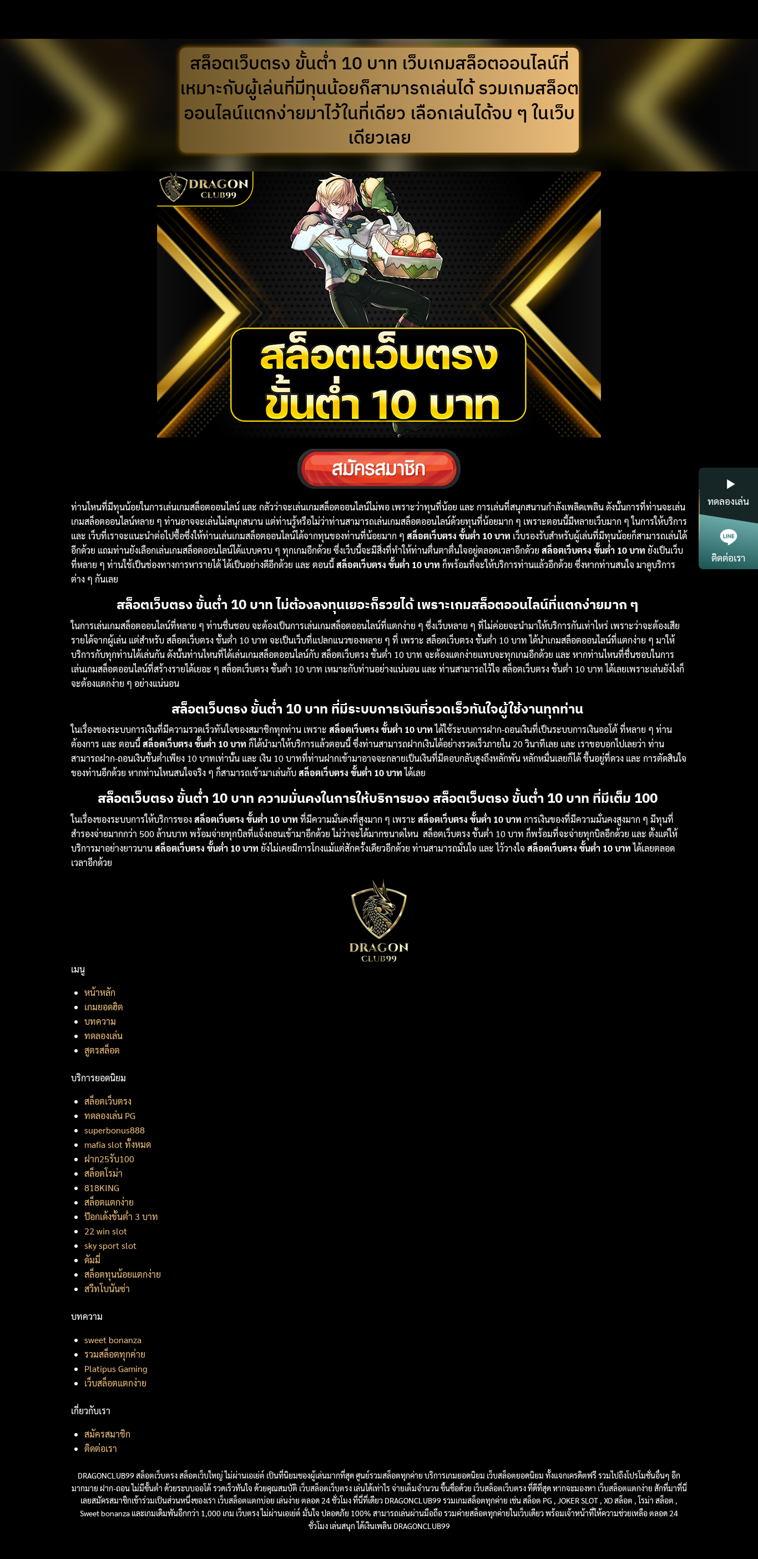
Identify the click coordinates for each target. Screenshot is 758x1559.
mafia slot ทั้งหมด (117, 1144)
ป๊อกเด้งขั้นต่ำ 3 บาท (121, 1216)
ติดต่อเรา (100, 1448)
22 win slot (105, 1231)
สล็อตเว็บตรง (108, 1101)
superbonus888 (114, 1130)
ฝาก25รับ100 (109, 1159)
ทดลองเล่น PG (109, 1115)
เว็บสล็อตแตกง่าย (115, 1383)
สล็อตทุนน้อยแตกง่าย (122, 1274)
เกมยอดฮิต (103, 1007)
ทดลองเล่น (103, 1035)
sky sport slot (110, 1245)
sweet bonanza (113, 1339)
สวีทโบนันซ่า (107, 1288)
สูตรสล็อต (102, 1050)
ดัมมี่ (92, 1260)
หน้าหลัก (99, 992)
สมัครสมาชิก (107, 1434)
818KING (101, 1187)
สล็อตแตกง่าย (109, 1202)
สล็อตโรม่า (103, 1173)
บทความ (100, 1021)
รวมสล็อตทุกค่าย (114, 1354)
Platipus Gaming (116, 1368)
